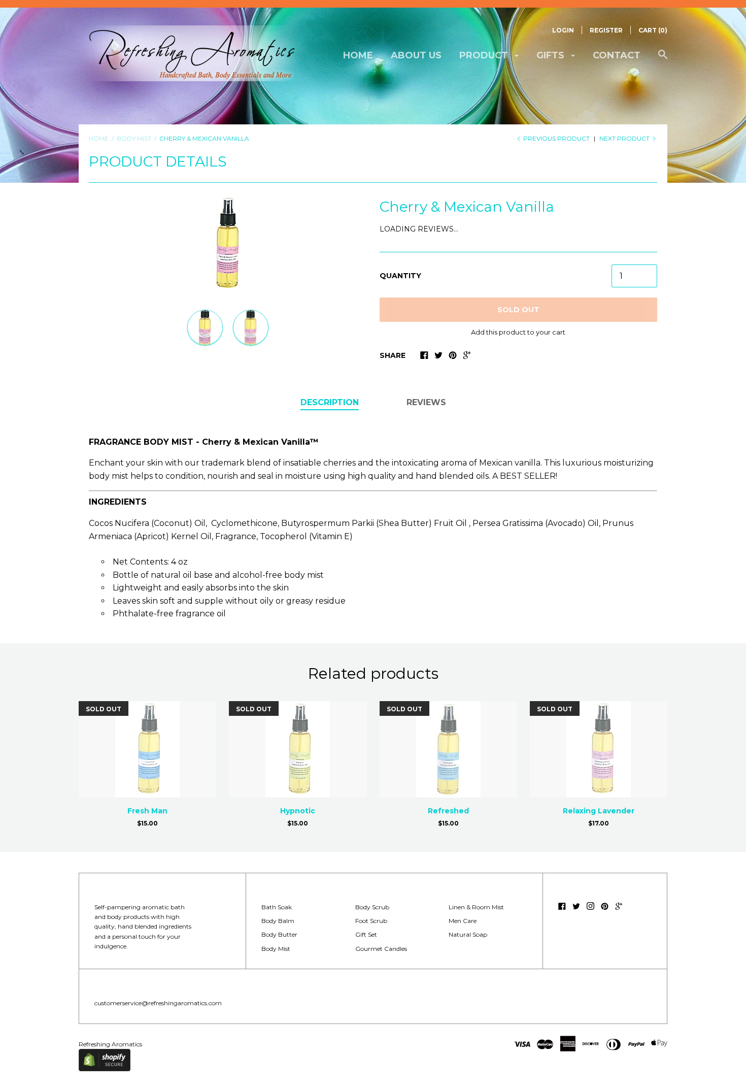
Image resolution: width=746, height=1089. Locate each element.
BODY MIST (134, 138)
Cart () (652, 30)
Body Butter (279, 934)
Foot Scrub (371, 921)
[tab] (329, 403)
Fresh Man (147, 810)
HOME (358, 55)
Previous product (556, 138)
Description (329, 402)
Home (99, 138)
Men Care (463, 921)
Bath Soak (276, 907)
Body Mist (275, 948)
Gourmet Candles (381, 948)
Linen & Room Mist (476, 907)
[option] (228, 243)
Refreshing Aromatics (110, 1044)
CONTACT (616, 55)
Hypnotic (297, 810)
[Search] (662, 59)
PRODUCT (485, 55)
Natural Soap (468, 934)
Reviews (426, 402)
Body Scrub (372, 907)
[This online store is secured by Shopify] (104, 1069)
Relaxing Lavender (598, 810)
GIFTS (551, 55)
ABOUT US (416, 55)
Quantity (400, 275)
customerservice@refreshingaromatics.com (158, 1003)
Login (563, 30)
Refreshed (448, 810)
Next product (625, 138)
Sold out (518, 309)
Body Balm (277, 921)
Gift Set (366, 934)
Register (606, 30)
